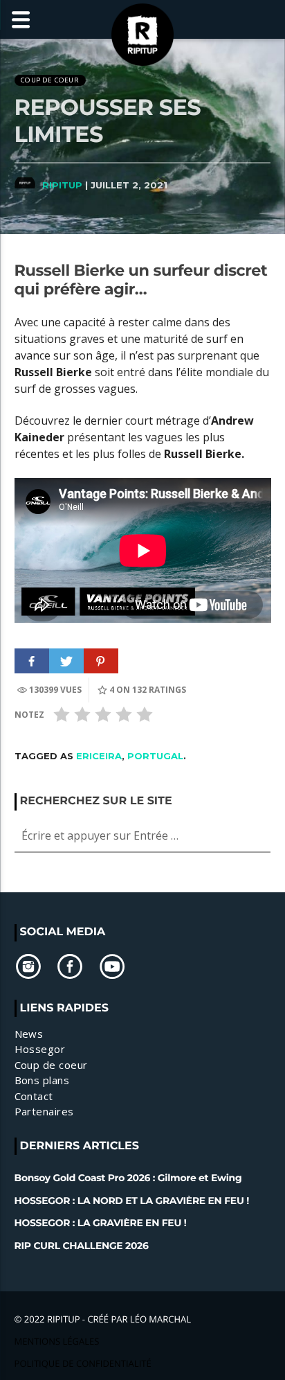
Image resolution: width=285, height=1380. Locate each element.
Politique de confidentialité (83, 1363)
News (29, 1034)
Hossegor (40, 1049)
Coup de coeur (50, 80)
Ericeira (99, 755)
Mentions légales (57, 1341)
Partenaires (44, 1111)
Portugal (155, 755)
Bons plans (42, 1080)
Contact (34, 1096)
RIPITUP (62, 185)
